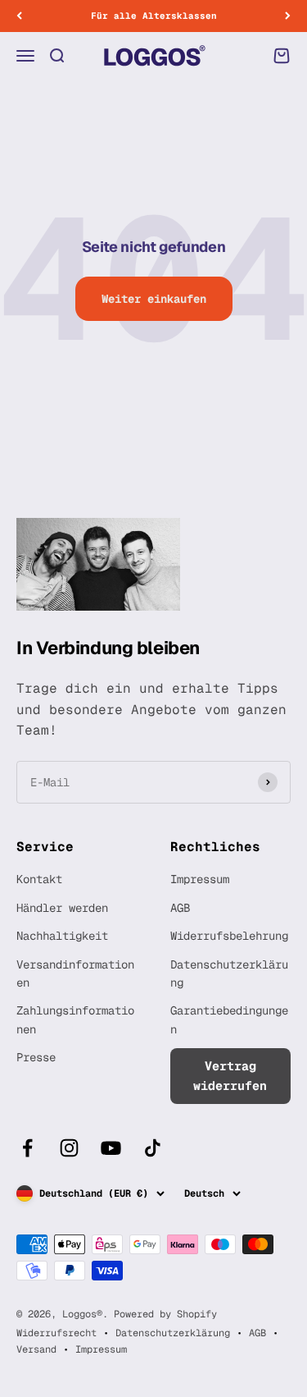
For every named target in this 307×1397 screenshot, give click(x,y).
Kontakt (39, 879)
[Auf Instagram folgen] (69, 1148)
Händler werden (62, 907)
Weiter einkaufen (154, 298)
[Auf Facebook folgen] (27, 1148)
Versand (36, 1349)
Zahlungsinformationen (75, 1019)
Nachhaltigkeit (62, 935)
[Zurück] (19, 16)
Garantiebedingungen (229, 1019)
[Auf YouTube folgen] (111, 1148)
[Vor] (288, 16)
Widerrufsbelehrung (229, 935)
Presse (36, 1057)
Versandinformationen (75, 973)
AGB (180, 907)
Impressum (199, 879)
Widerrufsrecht (56, 1333)
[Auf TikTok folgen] (153, 1148)
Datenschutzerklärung (229, 973)
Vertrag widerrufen (230, 1075)
